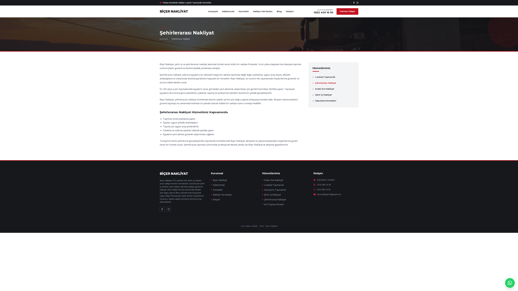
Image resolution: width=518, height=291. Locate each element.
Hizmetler (244, 11)
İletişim (290, 11)
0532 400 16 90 (323, 12)
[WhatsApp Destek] (510, 283)
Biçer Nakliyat (220, 180)
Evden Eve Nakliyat (273, 180)
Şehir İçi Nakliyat (272, 194)
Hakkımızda (228, 11)
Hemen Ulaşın (347, 11)
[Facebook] (354, 2)
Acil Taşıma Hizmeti (274, 204)
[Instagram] (357, 2)
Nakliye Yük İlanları (262, 11)
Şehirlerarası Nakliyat (275, 199)
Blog (279, 11)
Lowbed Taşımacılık (274, 184)
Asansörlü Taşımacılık (275, 189)
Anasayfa (213, 11)
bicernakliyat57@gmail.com (329, 194)
